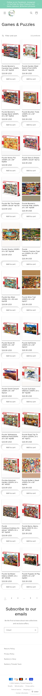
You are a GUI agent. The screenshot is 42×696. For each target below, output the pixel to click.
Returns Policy (9, 649)
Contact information (22, 693)
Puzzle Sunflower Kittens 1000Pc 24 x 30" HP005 (9, 576)
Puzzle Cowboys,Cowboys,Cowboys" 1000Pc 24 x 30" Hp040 (10, 529)
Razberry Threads (19, 683)
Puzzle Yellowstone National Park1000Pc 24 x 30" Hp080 (10, 436)
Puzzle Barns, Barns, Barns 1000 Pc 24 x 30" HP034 (30, 528)
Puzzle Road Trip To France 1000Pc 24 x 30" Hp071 (30, 436)
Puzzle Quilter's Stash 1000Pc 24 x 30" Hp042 (30, 482)
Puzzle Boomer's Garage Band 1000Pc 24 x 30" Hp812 (10, 114)
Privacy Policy (9, 654)
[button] (4, 13)
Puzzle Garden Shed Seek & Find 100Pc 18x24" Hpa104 (30, 68)
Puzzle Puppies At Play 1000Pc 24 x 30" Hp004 (31, 576)
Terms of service (16, 689)
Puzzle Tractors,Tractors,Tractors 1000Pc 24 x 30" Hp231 (31, 252)
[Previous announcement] (4, 4)
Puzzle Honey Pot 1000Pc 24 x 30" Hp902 (9, 160)
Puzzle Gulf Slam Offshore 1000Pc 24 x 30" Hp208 (30, 391)
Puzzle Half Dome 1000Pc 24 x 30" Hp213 (29, 345)
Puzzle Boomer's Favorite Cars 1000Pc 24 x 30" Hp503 (10, 68)
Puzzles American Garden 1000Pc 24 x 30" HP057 (10, 482)
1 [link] (5, 598)
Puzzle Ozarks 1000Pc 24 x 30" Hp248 (11, 250)
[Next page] (36, 598)
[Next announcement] (38, 4)
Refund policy (19, 686)
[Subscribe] (35, 630)
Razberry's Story (10, 659)
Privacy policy (30, 686)
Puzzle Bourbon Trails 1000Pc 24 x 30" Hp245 (30, 114)
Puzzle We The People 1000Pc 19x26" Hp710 (11, 204)
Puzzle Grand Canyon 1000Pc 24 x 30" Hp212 (10, 391)
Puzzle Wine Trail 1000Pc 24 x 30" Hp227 (29, 299)
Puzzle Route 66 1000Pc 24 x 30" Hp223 (8, 345)
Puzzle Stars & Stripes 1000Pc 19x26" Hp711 (31, 159)
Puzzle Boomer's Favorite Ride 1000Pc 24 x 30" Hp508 (30, 205)
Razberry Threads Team (13, 664)
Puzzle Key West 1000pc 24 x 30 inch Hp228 (10, 299)
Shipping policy (28, 689)
